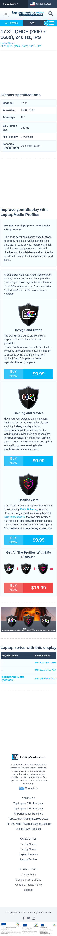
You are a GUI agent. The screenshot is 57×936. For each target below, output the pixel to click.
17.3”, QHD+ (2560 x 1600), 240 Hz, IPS (21, 46)
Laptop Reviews (28, 854)
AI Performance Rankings (28, 813)
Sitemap (28, 890)
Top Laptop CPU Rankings (28, 803)
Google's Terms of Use (28, 879)
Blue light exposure (15, 517)
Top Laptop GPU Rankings (28, 808)
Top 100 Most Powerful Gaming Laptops (28, 823)
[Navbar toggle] (6, 14)
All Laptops (11, 23)
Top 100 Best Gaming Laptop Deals (28, 818)
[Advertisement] (28, 72)
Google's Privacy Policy (28, 884)
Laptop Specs (7, 43)
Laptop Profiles (28, 859)
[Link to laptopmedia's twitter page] (28, 918)
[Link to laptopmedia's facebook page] (23, 918)
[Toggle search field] (50, 14)
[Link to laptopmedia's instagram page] (33, 918)
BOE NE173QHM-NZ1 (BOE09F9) (13, 678)
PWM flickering (28, 509)
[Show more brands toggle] (52, 23)
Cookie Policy (28, 874)
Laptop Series (28, 849)
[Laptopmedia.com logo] (28, 14)
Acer (32, 23)
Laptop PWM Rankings (28, 829)
